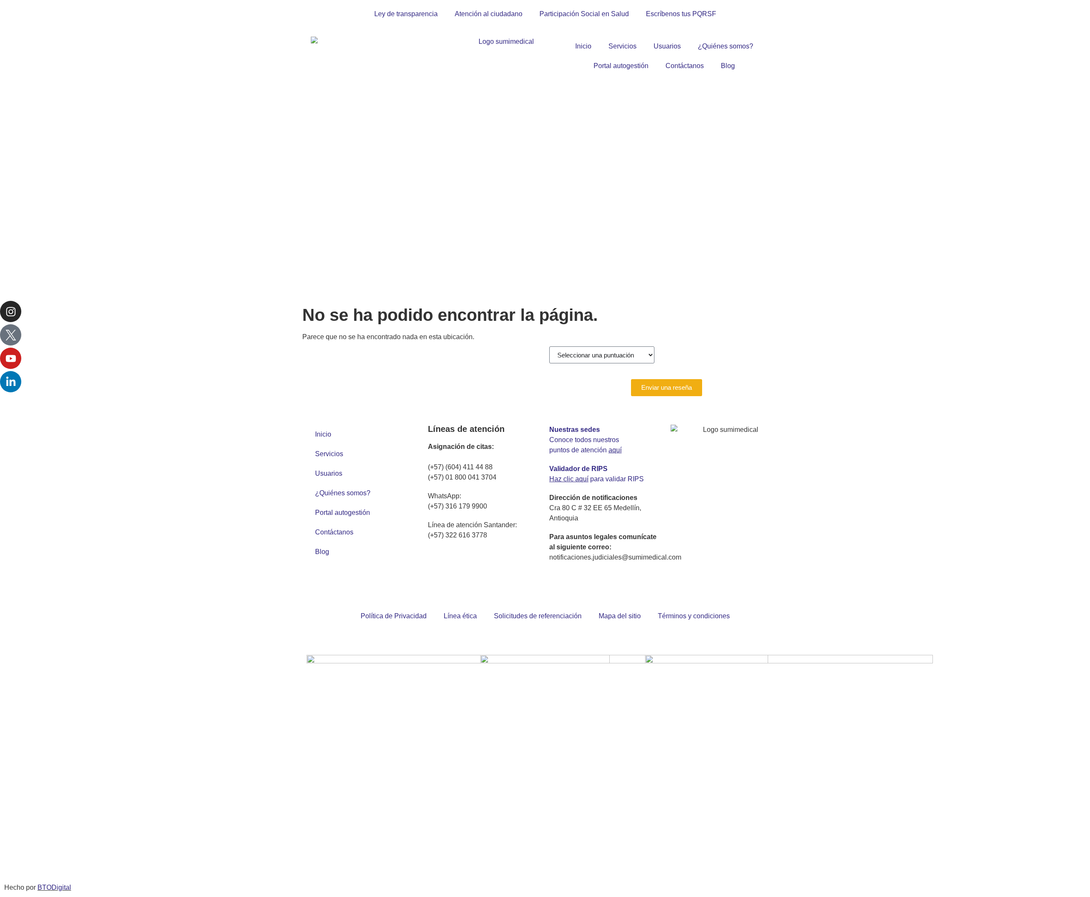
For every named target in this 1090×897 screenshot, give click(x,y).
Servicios (622, 46)
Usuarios (667, 46)
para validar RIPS (596, 479)
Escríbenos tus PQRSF (681, 13)
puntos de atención (585, 450)
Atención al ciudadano (488, 13)
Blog (728, 65)
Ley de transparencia (406, 13)
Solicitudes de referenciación (538, 616)
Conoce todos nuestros (584, 439)
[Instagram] (10, 311)
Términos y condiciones (694, 616)
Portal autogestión (621, 65)
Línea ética (460, 616)
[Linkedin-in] (10, 381)
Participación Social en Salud (584, 13)
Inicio (583, 46)
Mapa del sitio (620, 616)
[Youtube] (10, 358)
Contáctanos (684, 65)
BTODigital (54, 887)
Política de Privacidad (394, 616)
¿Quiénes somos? (725, 46)
